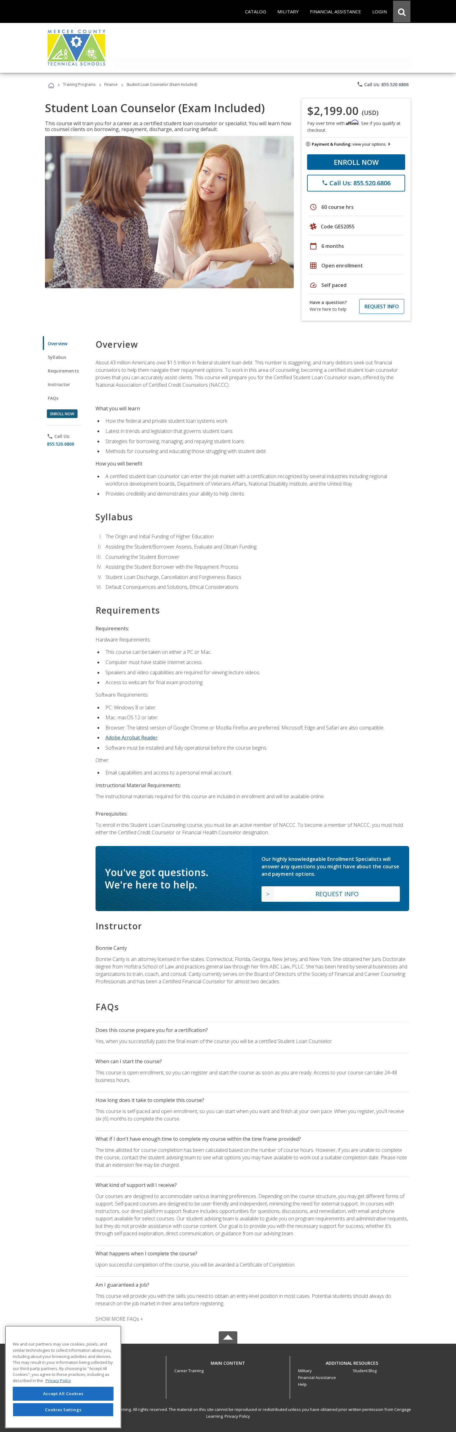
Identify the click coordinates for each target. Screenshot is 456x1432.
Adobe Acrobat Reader (131, 737)
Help (302, 1384)
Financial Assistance (317, 1377)
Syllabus (57, 357)
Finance (111, 84)
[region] (63, 1377)
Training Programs (79, 84)
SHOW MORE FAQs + (119, 1318)
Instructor (59, 384)
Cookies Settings (63, 1409)
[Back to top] (228, 1361)
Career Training (188, 1370)
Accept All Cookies (63, 1394)
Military (305, 1370)
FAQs (53, 398)
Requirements (63, 371)
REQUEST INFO (381, 306)
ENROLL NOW (356, 162)
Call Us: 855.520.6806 (383, 84)
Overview (57, 343)
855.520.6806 (60, 444)
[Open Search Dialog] (401, 11)
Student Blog (365, 1370)
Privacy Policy (237, 1416)
